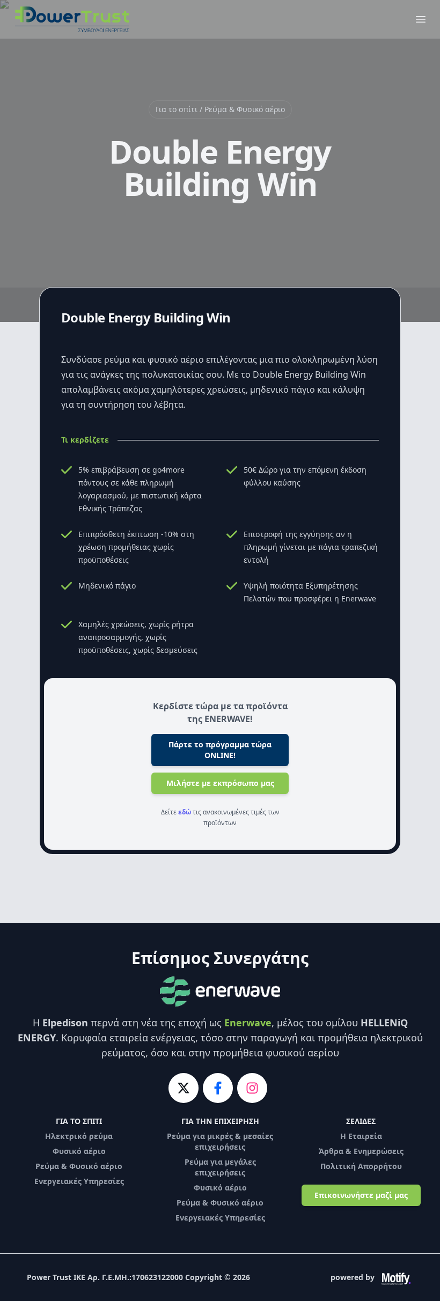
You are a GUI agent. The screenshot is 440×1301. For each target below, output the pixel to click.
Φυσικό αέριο (79, 1151)
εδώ (184, 812)
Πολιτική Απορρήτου (361, 1166)
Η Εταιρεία (361, 1136)
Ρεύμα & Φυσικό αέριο (78, 1166)
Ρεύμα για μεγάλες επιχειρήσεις (220, 1167)
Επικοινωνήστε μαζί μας (361, 1195)
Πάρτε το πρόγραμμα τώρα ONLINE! (220, 749)
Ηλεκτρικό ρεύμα (79, 1136)
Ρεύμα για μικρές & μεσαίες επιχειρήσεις (220, 1141)
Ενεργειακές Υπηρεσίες (79, 1181)
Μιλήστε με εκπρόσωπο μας (220, 783)
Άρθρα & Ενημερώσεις (361, 1151)
